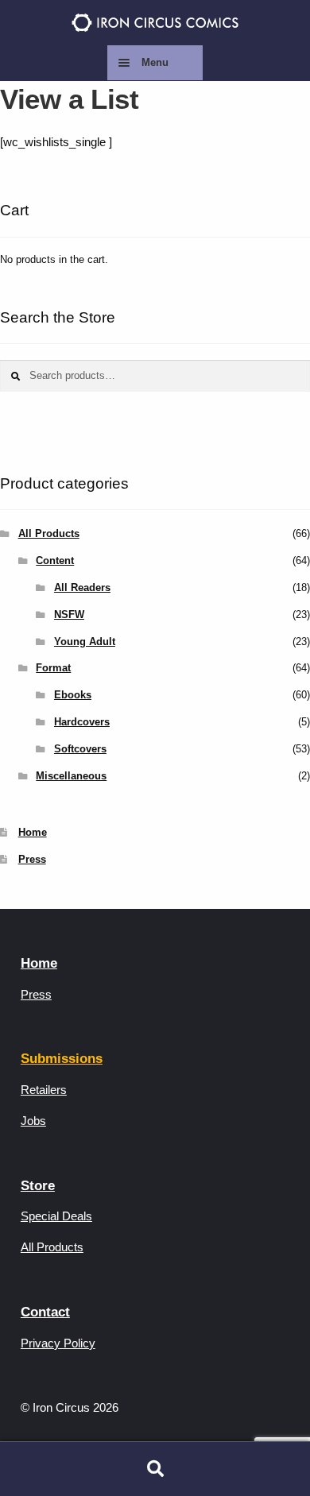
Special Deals (56, 1216)
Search (155, 1469)
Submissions (62, 1058)
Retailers (44, 1089)
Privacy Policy (58, 1343)
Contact (45, 1312)
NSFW (69, 614)
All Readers (82, 587)
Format (53, 668)
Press (32, 859)
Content (55, 560)
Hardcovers (82, 722)
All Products (48, 533)
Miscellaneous (71, 776)
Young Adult (84, 641)
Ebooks (72, 695)
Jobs (33, 1120)
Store (38, 1185)
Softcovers (80, 749)
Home (32, 832)
